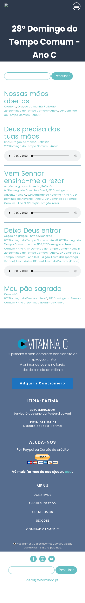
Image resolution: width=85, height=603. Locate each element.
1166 (39, 244)
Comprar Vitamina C (42, 529)
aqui (68, 471)
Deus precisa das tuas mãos (32, 132)
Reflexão (50, 106)
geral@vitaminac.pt (42, 580)
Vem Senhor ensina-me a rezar (34, 177)
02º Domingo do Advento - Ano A (49, 194)
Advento (34, 186)
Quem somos (42, 512)
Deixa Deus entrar (32, 230)
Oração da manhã (30, 106)
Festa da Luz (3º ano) (30, 261)
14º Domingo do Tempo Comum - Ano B (53, 248)
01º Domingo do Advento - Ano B (25, 190)
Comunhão (11, 294)
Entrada (34, 236)
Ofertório (10, 106)
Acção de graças (16, 186)
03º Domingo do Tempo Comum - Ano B (31, 240)
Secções (42, 521)
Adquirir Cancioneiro (42, 383)
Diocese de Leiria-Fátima (42, 424)
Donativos (42, 495)
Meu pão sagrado (32, 288)
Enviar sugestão (42, 503)
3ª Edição (33, 203)
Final (7, 142)
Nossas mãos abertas (26, 97)
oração (46, 203)
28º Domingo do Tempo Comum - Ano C (31, 110)
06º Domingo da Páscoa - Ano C (25, 298)
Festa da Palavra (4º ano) (62, 261)
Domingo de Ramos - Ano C (46, 302)
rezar (55, 203)
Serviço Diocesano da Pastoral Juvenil (42, 411)
